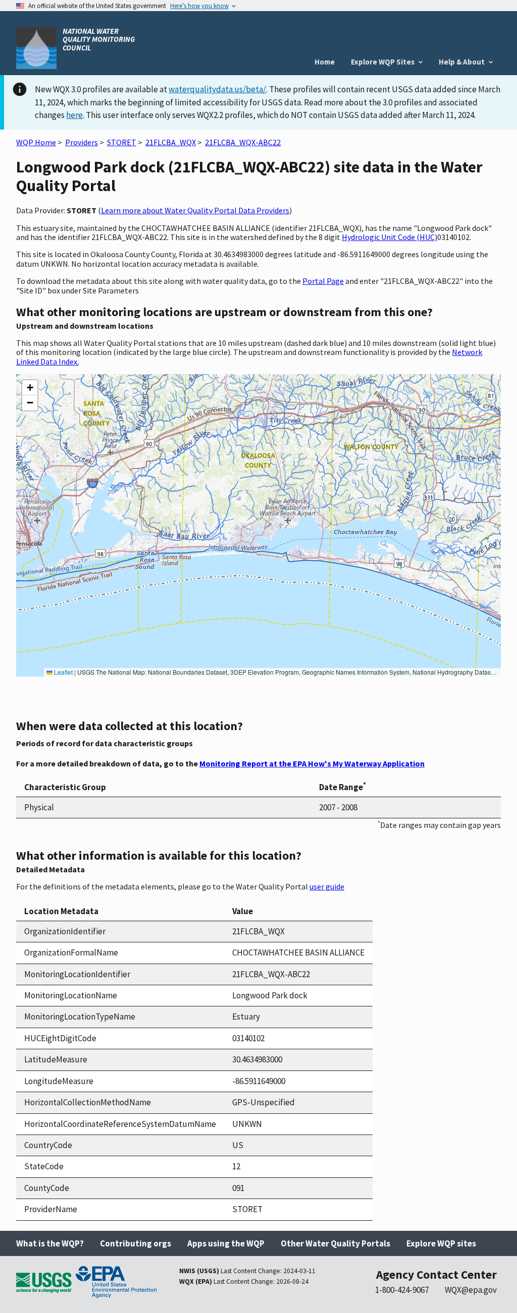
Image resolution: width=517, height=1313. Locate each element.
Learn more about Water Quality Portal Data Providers (195, 210)
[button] (29, 387)
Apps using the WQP (226, 1243)
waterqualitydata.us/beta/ (217, 89)
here (74, 115)
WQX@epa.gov (471, 1289)
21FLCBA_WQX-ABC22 (243, 142)
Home (325, 62)
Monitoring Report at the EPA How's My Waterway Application (312, 763)
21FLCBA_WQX (170, 142)
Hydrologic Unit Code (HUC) (389, 237)
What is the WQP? (50, 1243)
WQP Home (36, 142)
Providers (81, 142)
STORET (121, 142)
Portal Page (323, 281)
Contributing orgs (135, 1243)
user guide (326, 886)
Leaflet (63, 672)
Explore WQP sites (441, 1243)
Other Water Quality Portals (335, 1243)
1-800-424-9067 (402, 1289)
